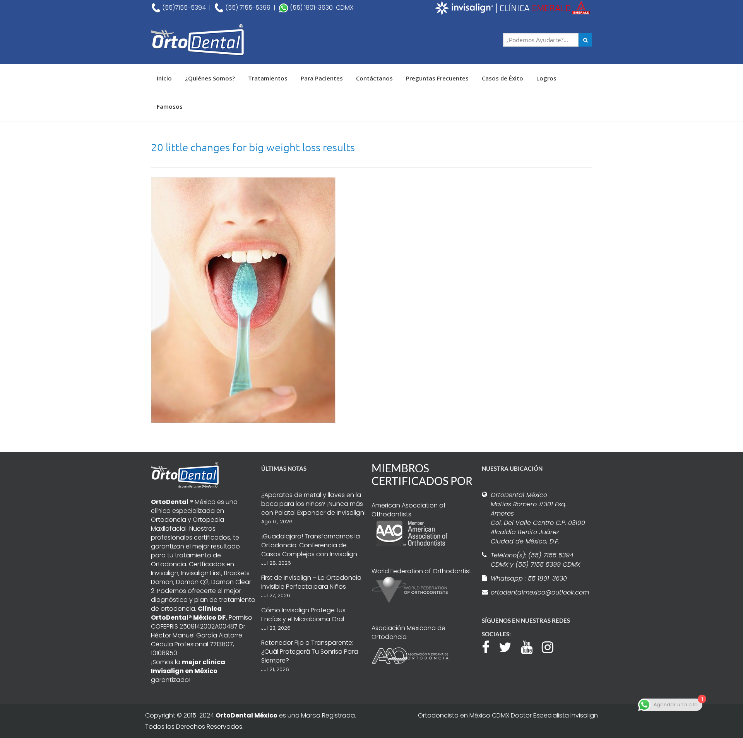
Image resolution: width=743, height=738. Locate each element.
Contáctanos (374, 78)
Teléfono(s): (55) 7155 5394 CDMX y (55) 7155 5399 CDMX (535, 560)
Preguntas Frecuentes (437, 78)
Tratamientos (268, 78)
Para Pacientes (322, 78)
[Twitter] (509, 646)
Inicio (164, 78)
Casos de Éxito (502, 78)
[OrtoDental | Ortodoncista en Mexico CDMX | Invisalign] (224, 40)
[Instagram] (551, 646)
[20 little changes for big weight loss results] (243, 299)
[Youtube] (530, 646)
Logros (546, 78)
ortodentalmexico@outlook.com (539, 592)
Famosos (170, 106)
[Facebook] (489, 646)
